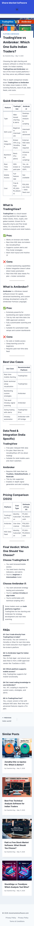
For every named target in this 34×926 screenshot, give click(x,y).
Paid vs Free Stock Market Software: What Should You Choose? (17, 845)
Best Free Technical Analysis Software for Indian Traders (14, 804)
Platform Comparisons (11, 34)
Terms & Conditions (17, 921)
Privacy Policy (11, 918)
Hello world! (6, 719)
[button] (17, 9)
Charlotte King (9, 56)
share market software (14, 2)
